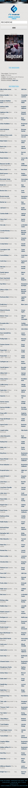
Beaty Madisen (4, 158)
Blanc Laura (24, 304)
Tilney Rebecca (4, 718)
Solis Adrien (24, 329)
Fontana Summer (4, 344)
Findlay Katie (3, 338)
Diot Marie (24, 169)
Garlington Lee (4, 361)
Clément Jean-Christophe (24, 317)
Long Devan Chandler (6, 487)
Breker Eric (3, 185)
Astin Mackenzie (4, 129)
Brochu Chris (3, 190)
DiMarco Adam (4, 289)
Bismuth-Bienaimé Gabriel (23, 232)
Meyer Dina (3, 544)
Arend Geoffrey (4, 118)
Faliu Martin (24, 430)
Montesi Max (3, 550)
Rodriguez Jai (4, 617)
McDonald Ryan (4, 527)
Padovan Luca (4, 567)
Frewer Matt (3, 350)
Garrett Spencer (4, 367)
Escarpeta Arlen (4, 323)
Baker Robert (3, 141)
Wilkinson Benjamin (5, 766)
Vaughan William (4, 741)
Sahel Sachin (3, 650)
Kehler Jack (3, 447)
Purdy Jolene (3, 583)
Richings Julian (4, 600)
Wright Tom (3, 771)
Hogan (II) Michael (5, 418)
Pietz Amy (3, 577)
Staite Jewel (3, 678)
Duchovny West (4, 297)
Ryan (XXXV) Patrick (5, 638)
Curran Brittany (4, 255)
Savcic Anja (3, 655)
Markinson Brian (4, 516)
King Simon (3, 453)
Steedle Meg (3, 684)
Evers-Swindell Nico (5, 333)
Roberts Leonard (4, 611)
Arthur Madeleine (5, 123)
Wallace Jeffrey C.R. (5, 747)
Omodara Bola (4, 562)
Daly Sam (2, 266)
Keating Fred (3, 441)
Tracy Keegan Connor (6, 730)
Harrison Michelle (5, 407)
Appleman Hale (4, 112)
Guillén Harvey (4, 384)
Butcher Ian (3, 202)
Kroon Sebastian (4, 464)
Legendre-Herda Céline (24, 298)
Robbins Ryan (4, 606)
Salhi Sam (24, 89)
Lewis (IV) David (4, 476)
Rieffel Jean (24, 617)
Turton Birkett (4, 735)
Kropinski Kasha (4, 470)
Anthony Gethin (4, 106)
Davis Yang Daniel (5, 278)
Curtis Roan (3, 261)
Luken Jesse (3, 493)
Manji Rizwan (3, 510)
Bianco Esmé (3, 169)
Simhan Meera (4, 673)
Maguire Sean (4, 504)
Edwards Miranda (5, 310)
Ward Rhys (3, 753)
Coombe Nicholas (5, 230)
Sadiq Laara (3, 644)
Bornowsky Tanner (5, 179)
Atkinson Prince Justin (6, 135)
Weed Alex (3, 758)
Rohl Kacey (3, 621)
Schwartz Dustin (4, 661)
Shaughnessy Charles (6, 667)
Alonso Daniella (4, 95)
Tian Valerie (3, 713)
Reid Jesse (3, 594)
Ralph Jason (3, 588)
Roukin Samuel (4, 627)
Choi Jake (2, 225)
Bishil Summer (4, 173)
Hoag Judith (3, 413)
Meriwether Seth (4, 533)
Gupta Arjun (3, 390)
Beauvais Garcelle (5, 163)
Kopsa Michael (4, 459)
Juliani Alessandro (5, 436)
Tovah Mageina (4, 724)
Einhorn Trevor (4, 316)
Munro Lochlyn (4, 556)
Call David (3, 207)
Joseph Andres (4, 430)
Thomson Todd (4, 707)
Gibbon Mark (3, 373)
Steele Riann (3, 690)
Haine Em (2, 396)
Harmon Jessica (4, 401)
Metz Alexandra (4, 539)
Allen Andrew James (5, 89)
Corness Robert (4, 238)
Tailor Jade (3, 701)
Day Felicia (3, 284)
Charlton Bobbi (4, 213)
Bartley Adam (4, 152)
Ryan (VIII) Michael (5, 632)
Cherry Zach (3, 219)
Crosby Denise (4, 243)
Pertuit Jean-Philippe (23, 760)
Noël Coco (15, 80)
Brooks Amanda (4, 196)
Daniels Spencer (4, 272)
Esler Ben (2, 329)
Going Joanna (4, 378)
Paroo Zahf (3, 573)
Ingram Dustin (4, 424)
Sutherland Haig (4, 695)
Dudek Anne (3, 304)
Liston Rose (3, 481)
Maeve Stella (3, 499)
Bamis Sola (3, 146)
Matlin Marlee (4, 521)
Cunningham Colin (5, 249)
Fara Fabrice (24, 695)
